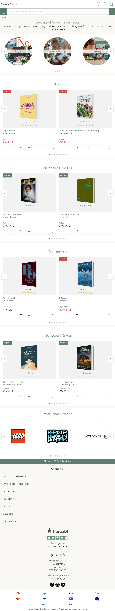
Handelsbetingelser (35, 609)
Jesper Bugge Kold (67, 384)
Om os (6, 506)
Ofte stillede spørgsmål (16, 483)
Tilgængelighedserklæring (69, 609)
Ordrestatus (9, 491)
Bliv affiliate (9, 521)
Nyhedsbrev (9, 498)
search (112, 12)
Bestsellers (57, 251)
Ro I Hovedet (9, 298)
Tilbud (57, 84)
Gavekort (8, 513)
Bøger (18, 51)
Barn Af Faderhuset (12, 214)
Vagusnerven (9, 130)
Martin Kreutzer (66, 133)
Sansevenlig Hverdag (13, 382)
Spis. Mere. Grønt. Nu (69, 214)
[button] (53, 71)
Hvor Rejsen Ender (67, 382)
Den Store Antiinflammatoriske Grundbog (79, 130)
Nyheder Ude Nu (57, 168)
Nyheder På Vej (57, 335)
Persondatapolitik (51, 609)
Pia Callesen (8, 301)
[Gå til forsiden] (57, 554)
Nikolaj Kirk (63, 217)
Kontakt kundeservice (15, 476)
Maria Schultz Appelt (12, 384)
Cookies (84, 609)
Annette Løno (9, 133)
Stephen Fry (64, 301)
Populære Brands (57, 414)
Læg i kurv (25, 148)
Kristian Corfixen (10, 217)
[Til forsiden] (9, 3)
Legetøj (96, 51)
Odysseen (63, 298)
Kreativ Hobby (58, 51)
